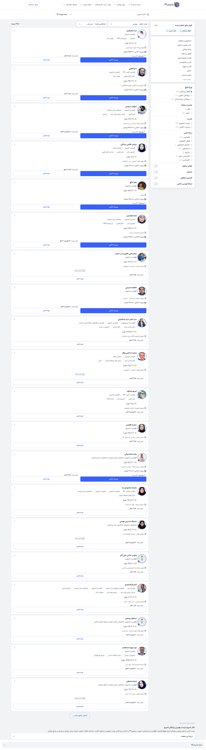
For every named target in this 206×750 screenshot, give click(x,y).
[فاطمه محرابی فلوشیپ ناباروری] (142, 291)
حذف (156, 25)
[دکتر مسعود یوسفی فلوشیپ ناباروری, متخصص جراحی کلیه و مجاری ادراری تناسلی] (142, 621)
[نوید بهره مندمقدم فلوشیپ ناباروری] (142, 651)
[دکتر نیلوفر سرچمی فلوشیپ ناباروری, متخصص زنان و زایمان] (142, 110)
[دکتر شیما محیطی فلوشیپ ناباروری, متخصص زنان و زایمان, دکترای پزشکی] (142, 684)
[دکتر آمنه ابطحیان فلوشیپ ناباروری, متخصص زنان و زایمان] (142, 219)
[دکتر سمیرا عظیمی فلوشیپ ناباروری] (142, 428)
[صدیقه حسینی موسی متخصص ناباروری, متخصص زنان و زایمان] (142, 524)
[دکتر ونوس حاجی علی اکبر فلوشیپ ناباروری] (142, 558)
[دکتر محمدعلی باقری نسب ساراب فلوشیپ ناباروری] (142, 257)
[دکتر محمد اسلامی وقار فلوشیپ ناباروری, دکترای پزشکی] (142, 356)
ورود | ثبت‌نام (33, 4)
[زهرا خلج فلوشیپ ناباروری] (142, 185)
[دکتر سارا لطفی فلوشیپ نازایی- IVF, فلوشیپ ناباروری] (142, 72)
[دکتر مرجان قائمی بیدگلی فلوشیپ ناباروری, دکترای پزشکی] (142, 148)
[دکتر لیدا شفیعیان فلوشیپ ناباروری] (142, 34)
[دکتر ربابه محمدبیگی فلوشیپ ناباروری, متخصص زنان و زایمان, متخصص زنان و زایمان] (142, 457)
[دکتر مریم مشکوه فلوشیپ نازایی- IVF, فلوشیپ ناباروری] (142, 394)
